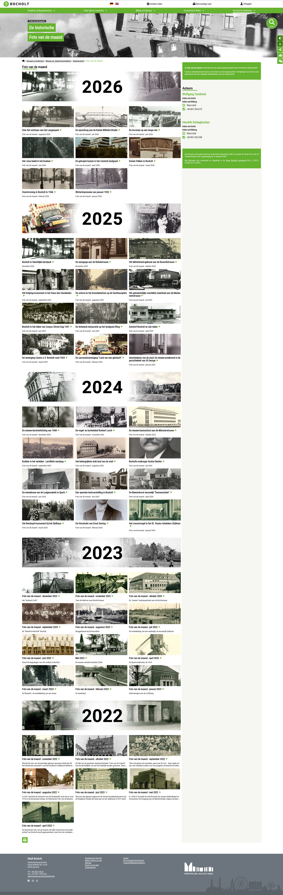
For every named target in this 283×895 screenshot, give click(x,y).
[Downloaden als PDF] (25, 840)
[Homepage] (23, 61)
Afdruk (125, 858)
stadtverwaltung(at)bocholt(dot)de (41, 876)
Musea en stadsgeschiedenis (58, 61)
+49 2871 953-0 (37, 872)
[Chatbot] (280, 61)
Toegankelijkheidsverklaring (134, 863)
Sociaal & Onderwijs (35, 61)
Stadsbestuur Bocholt (93, 858)
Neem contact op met (93, 860)
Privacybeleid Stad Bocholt (133, 860)
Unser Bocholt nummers (235, 160)
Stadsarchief (78, 61)
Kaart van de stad (92, 865)
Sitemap (88, 863)
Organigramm (90, 867)
